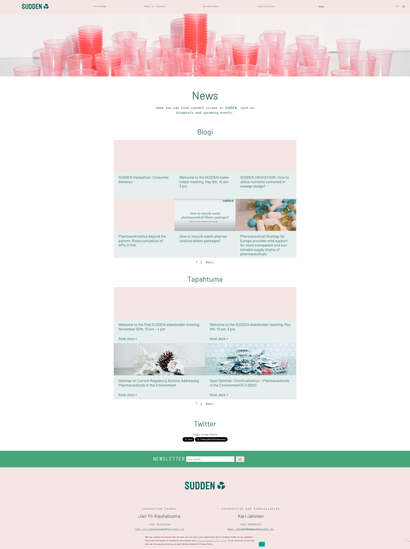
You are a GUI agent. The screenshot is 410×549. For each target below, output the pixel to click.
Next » (210, 262)
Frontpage (99, 6)
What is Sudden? (155, 6)
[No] (406, 540)
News (321, 6)
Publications (266, 6)
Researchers (211, 6)
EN (403, 6)
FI (397, 6)
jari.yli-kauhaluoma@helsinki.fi (159, 529)
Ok (261, 544)
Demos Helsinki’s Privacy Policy (212, 540)
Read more (126, 338)
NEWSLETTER (169, 459)
